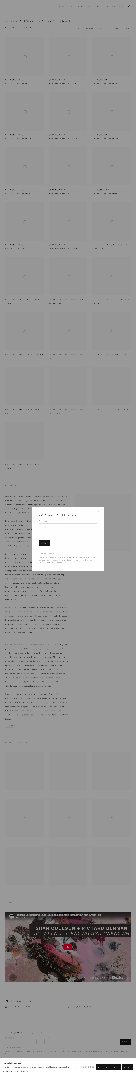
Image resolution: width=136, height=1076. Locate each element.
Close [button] (98, 512)
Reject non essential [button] (108, 1067)
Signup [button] (44, 542)
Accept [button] (127, 1067)
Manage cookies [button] (84, 1067)
